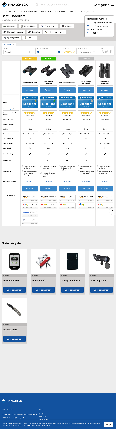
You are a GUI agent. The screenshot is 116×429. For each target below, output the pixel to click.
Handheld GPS (11, 280)
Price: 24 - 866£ (42, 48)
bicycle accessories (29, 11)
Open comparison (14, 290)
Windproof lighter (71, 280)
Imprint (41, 414)
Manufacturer (82, 48)
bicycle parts (46, 11)
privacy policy (45, 425)
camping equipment (88, 11)
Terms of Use (43, 419)
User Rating (67, 48)
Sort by (5, 48)
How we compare (8, 109)
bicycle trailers (60, 11)
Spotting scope (98, 280)
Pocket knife (39, 280)
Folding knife (10, 329)
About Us (42, 417)
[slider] (38, 52)
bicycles (73, 11)
